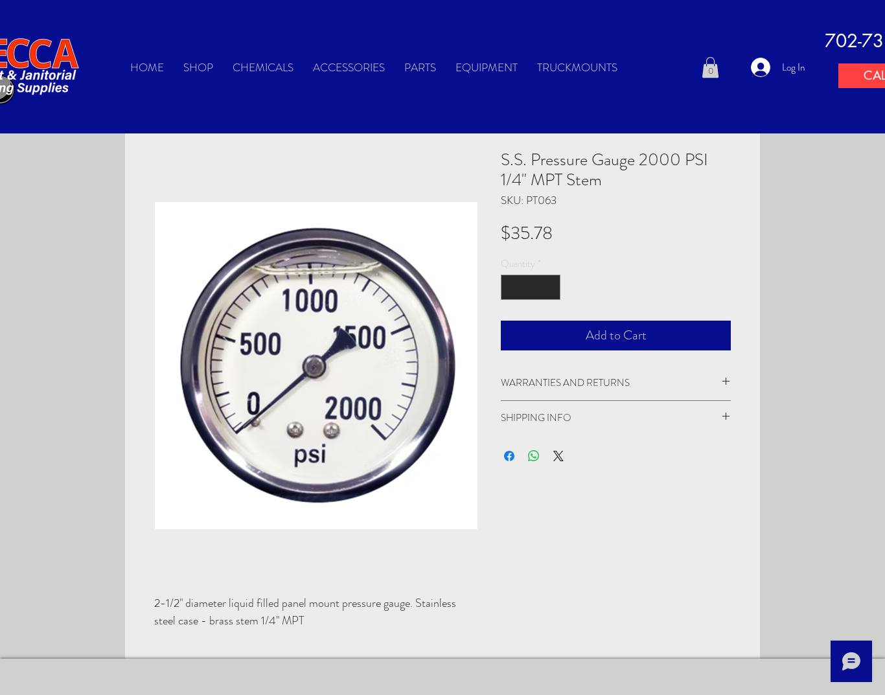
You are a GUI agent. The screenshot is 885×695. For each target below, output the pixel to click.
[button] (710, 67)
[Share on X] (558, 456)
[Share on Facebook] (509, 456)
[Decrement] (511, 287)
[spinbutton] (531, 287)
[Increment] (550, 287)
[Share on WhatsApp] (534, 456)
